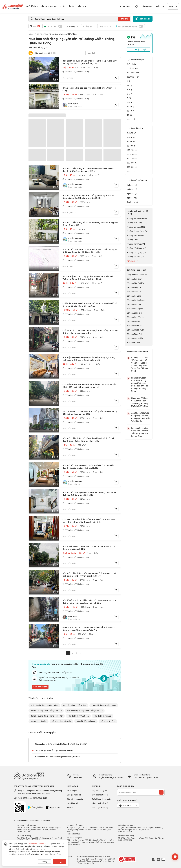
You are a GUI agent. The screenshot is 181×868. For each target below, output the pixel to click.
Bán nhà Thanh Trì (134, 325)
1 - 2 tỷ (129, 81)
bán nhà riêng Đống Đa (85, 721)
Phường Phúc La (135, 256)
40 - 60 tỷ (130, 115)
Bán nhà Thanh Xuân (135, 330)
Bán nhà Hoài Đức (134, 304)
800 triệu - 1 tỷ (133, 77)
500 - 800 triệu (133, 72)
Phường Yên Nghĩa (136, 248)
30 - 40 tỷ (130, 111)
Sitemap (70, 807)
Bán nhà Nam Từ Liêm (136, 317)
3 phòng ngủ (132, 193)
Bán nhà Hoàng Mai (135, 308)
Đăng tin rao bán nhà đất (137, 274)
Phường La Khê (135, 239)
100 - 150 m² (132, 150)
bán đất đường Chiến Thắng (74, 705)
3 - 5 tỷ (129, 89)
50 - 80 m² (131, 141)
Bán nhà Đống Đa (134, 287)
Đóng (45, 861)
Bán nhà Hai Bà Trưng (136, 300)
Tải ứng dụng (125, 6)
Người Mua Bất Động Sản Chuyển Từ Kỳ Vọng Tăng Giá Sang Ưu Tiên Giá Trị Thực (140, 402)
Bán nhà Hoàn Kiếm (135, 338)
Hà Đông (44, 34)
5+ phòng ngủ (132, 202)
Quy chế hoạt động (100, 794)
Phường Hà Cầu (135, 235)
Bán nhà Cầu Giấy (134, 279)
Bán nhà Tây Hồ (133, 321)
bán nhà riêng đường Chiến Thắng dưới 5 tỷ (85, 710)
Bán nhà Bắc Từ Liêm (135, 283)
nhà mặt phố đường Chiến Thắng (44, 705)
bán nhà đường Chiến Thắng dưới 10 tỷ (47, 716)
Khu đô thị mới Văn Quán (78, 716)
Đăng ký (160, 6)
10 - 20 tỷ (130, 102)
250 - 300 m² (132, 162)
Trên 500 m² (132, 171)
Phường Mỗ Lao (136, 227)
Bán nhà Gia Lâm (134, 291)
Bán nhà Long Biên (134, 313)
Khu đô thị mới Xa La (102, 716)
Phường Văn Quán (137, 218)
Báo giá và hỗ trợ (74, 794)
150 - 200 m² (132, 154)
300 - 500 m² (132, 167)
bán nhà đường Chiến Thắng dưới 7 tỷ (46, 710)
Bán (30, 34)
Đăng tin (173, 6)
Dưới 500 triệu (132, 68)
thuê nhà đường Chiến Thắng (104, 705)
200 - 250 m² (132, 158)
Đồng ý (59, 861)
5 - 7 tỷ (129, 94)
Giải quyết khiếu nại (100, 807)
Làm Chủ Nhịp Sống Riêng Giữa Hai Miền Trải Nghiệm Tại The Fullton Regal (139, 432)
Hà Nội (36, 34)
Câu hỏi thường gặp (75, 799)
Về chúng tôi (72, 790)
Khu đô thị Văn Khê (38, 721)
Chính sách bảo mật (100, 803)
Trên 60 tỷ (131, 119)
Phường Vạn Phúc (136, 244)
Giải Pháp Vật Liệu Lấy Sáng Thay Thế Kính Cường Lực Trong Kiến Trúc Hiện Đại (140, 417)
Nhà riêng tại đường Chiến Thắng (64, 34)
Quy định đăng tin (99, 790)
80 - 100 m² (131, 146)
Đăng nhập (147, 6)
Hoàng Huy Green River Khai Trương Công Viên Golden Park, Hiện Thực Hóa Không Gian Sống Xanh (139, 384)
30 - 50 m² (131, 137)
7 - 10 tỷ (130, 98)
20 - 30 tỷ (130, 106)
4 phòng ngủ (132, 197)
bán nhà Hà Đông (108, 721)
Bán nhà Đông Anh (134, 334)
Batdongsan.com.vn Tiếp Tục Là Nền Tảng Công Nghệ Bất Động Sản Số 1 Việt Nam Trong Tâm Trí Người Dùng (140, 364)
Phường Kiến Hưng (137, 222)
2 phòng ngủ (132, 189)
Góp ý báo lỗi (72, 803)
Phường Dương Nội (136, 252)
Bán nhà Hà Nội (133, 342)
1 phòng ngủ (132, 185)
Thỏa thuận (131, 64)
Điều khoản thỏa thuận (101, 799)
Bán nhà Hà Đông (134, 296)
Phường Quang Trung (137, 231)
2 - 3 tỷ (129, 85)
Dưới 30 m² (131, 133)
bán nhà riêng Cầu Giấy (61, 721)
